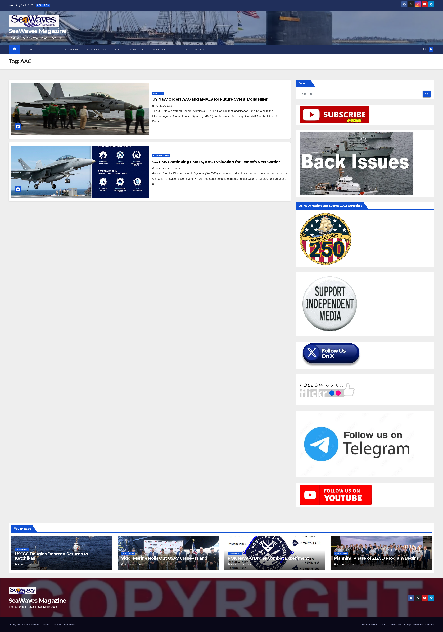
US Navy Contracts (127, 49)
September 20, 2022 (168, 168)
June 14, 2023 (164, 106)
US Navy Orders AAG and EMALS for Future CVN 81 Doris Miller (210, 99)
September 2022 (161, 156)
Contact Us (395, 624)
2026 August (22, 549)
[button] (424, 49)
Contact (179, 49)
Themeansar (68, 624)
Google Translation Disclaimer (419, 624)
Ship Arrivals (95, 49)
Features (157, 49)
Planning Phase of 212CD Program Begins (376, 558)
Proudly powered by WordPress (25, 624)
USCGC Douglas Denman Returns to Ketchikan (51, 556)
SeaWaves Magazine (37, 31)
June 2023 (158, 93)
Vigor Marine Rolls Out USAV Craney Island (164, 558)
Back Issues (202, 49)
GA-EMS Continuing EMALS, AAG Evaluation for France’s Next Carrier (216, 161)
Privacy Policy (369, 624)
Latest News (32, 49)
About (52, 49)
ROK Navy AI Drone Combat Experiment (268, 558)
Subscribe (71, 49)
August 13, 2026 (28, 564)
